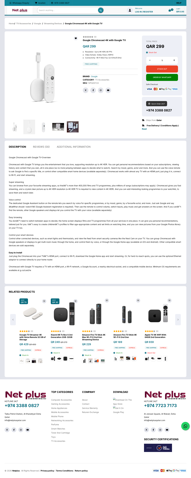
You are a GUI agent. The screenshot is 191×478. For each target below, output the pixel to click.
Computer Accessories (61, 400)
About (85, 400)
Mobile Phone (57, 416)
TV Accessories (23, 23)
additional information (74, 146)
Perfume (55, 424)
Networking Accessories (62, 420)
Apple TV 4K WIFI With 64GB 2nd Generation (131, 336)
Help (178, 3)
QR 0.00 (180, 11)
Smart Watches (58, 428)
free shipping (91, 64)
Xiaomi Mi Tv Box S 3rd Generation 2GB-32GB (37, 336)
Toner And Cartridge (60, 433)
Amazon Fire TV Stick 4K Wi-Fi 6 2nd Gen (100, 336)
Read (144, 129)
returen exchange (90, 412)
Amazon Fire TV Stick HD (163, 335)
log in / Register (144, 11)
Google (37, 23)
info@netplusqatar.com (15, 420)
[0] (170, 10)
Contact (85, 404)
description (17, 146)
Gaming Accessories (60, 404)
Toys (53, 437)
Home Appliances (59, 408)
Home (11, 23)
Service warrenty (90, 408)
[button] (178, 319)
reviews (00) (41, 146)
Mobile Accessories (60, 412)
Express (45, 348)
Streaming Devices (53, 23)
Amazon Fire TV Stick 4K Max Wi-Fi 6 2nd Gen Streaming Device (69, 337)
